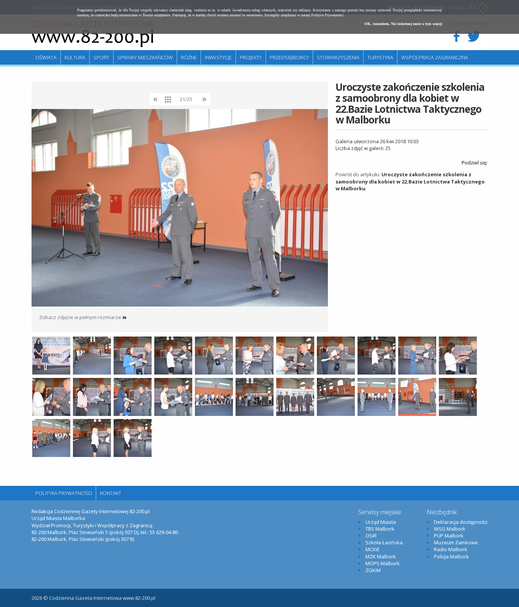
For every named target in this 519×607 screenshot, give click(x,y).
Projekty (251, 57)
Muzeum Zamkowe (456, 542)
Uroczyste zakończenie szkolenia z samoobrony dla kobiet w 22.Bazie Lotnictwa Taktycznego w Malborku (410, 181)
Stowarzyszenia (338, 57)
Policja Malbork (451, 556)
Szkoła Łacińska (384, 542)
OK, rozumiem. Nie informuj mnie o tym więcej (403, 24)
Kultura (75, 57)
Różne (189, 57)
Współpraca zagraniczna (434, 57)
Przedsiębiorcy (289, 57)
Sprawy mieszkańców (145, 57)
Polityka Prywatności (63, 493)
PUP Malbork (449, 535)
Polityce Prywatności (327, 15)
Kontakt (110, 493)
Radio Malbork (450, 549)
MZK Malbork (381, 556)
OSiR (371, 535)
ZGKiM (373, 570)
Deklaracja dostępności (460, 521)
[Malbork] (92, 34)
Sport (101, 57)
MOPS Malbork (383, 563)
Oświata (46, 57)
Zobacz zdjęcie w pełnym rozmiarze (80, 317)
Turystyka (380, 57)
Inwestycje (218, 57)
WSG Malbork (449, 528)
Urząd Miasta (381, 521)
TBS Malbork (380, 528)
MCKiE (373, 549)
